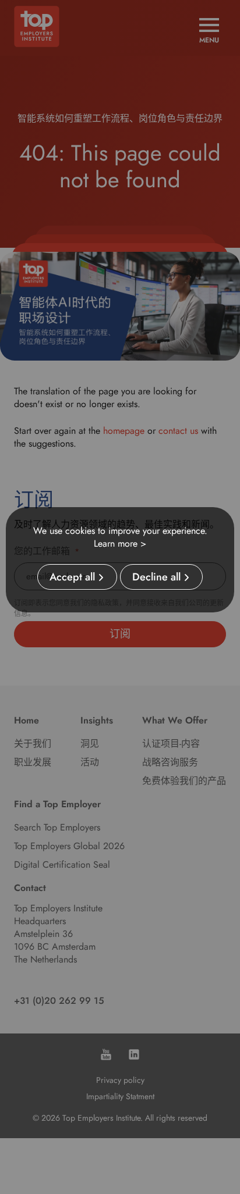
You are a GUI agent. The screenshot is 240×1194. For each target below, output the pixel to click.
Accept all (72, 576)
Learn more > (120, 543)
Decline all (156, 576)
